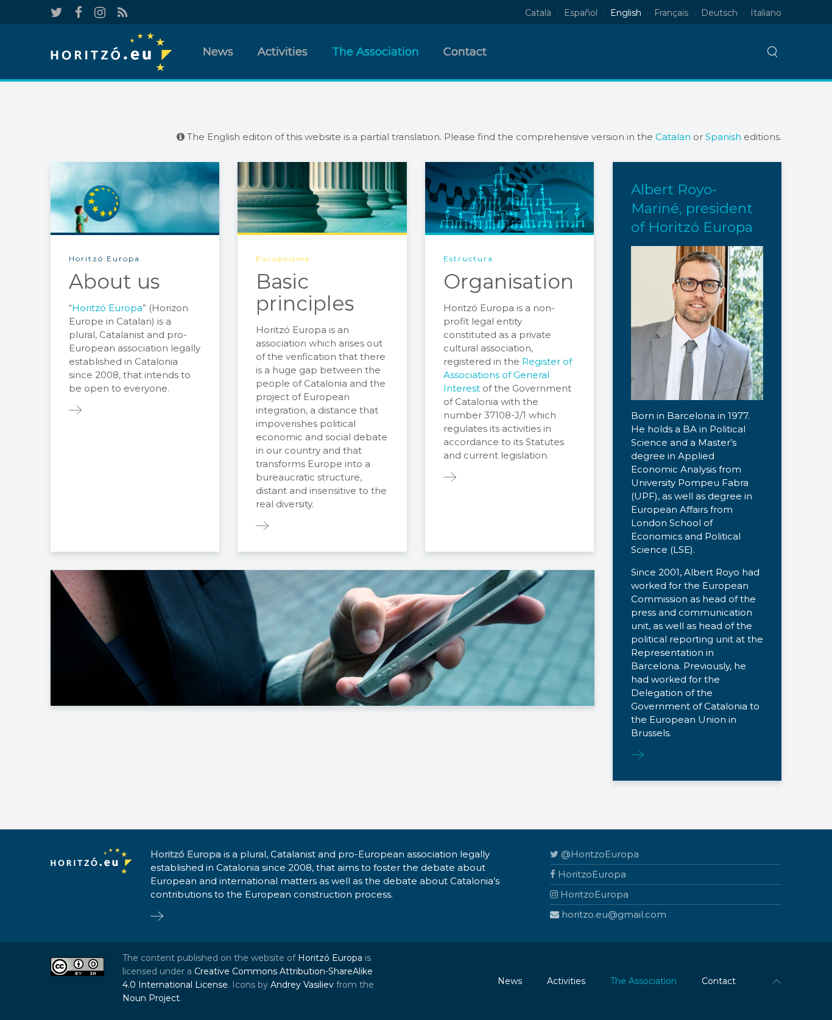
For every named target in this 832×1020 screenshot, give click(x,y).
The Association (375, 51)
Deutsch (719, 12)
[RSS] (123, 12)
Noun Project (151, 998)
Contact (465, 51)
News (218, 51)
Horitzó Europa (107, 308)
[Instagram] (99, 12)
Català (538, 12)
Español (581, 12)
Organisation (508, 281)
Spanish (723, 136)
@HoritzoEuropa (600, 854)
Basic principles (305, 292)
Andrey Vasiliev (302, 984)
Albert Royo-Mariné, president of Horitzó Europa (692, 208)
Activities (283, 51)
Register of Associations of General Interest (507, 375)
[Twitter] (57, 12)
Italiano (765, 12)
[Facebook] (78, 12)
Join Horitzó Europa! (343, 635)
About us (114, 281)
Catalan (673, 136)
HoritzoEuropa (592, 874)
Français (671, 12)
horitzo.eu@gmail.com (614, 914)
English (625, 12)
